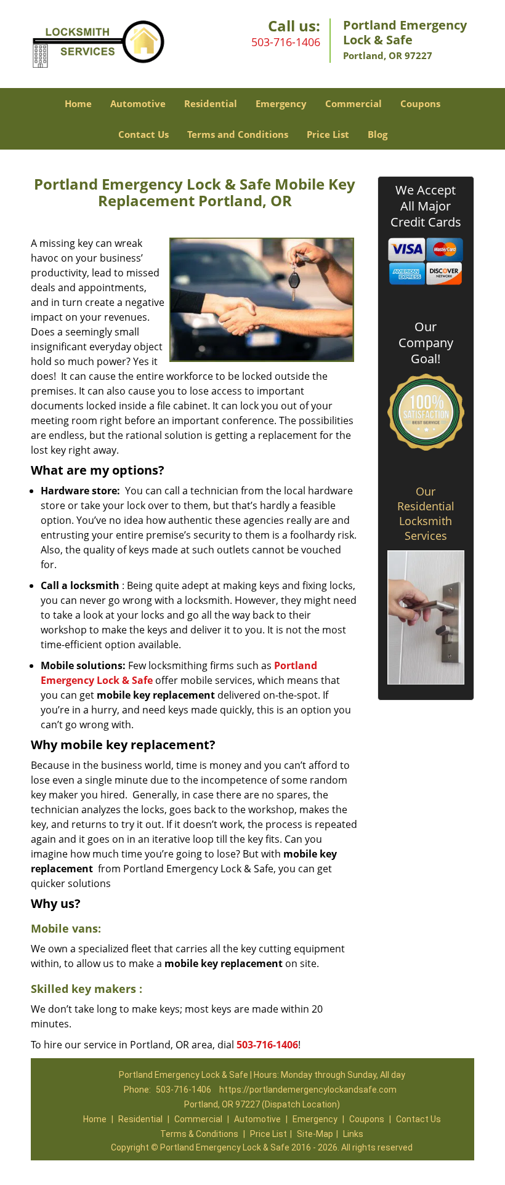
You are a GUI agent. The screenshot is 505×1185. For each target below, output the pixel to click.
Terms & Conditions (199, 1134)
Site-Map (315, 1134)
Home (78, 103)
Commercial (353, 103)
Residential (210, 103)
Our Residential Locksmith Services (425, 513)
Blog (377, 134)
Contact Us (143, 134)
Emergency (281, 103)
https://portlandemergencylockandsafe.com (308, 1090)
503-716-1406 (285, 41)
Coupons (420, 103)
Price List (328, 134)
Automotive (138, 103)
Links (353, 1134)
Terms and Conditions (237, 134)
